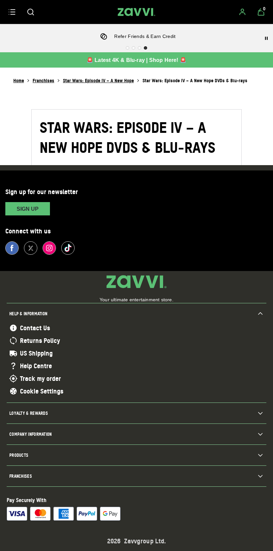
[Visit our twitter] (30, 248)
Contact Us (35, 328)
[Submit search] (31, 12)
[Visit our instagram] (49, 248)
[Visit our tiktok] (68, 248)
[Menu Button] (12, 12)
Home (18, 80)
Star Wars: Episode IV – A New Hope (98, 80)
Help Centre (36, 366)
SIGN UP (28, 209)
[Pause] (266, 38)
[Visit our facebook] (12, 248)
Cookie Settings (41, 391)
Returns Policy (40, 341)
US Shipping (36, 353)
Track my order (40, 379)
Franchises (43, 80)
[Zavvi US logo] (136, 12)
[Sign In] (242, 12)
